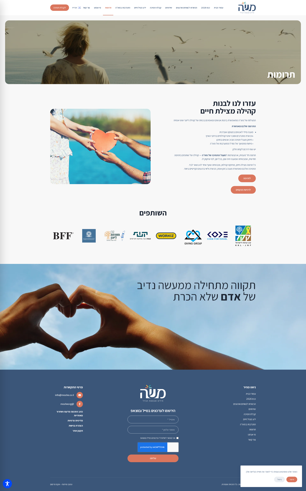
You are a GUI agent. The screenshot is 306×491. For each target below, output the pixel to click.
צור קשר (86, 7)
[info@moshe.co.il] (79, 395)
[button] (76, 8)
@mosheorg (67, 404)
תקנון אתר (78, 430)
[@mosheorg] (79, 404)
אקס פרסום (55, 484)
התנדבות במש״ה (122, 7)
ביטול (279, 479)
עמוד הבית (218, 7)
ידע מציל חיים (140, 7)
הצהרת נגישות (76, 425)
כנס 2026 (205, 7)
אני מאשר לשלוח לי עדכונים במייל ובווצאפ (157, 438)
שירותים (168, 7)
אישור (292, 479)
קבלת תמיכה (155, 7)
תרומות (108, 7)
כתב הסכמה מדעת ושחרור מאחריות (69, 413)
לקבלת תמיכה (59, 7)
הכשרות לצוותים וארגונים (186, 7)
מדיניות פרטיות (75, 420)
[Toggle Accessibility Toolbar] (7, 484)
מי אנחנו (97, 7)
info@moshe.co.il (64, 395)
